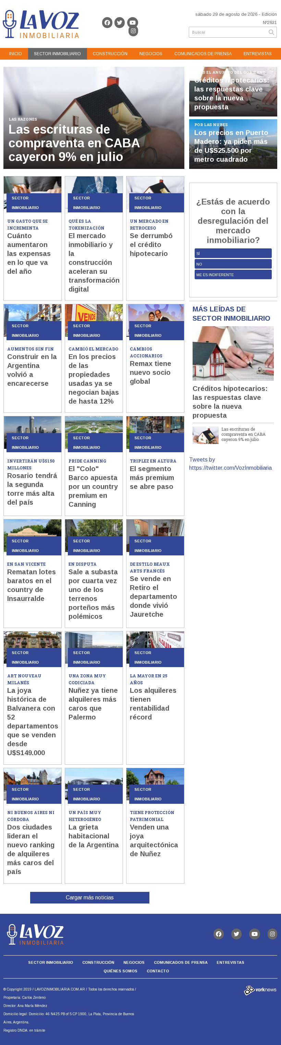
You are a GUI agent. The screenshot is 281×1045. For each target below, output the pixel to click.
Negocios (150, 53)
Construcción (110, 53)
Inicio (15, 53)
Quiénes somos (120, 971)
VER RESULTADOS (233, 287)
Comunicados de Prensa (203, 53)
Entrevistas (258, 53)
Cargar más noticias (90, 897)
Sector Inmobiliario (57, 53)
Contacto (158, 971)
